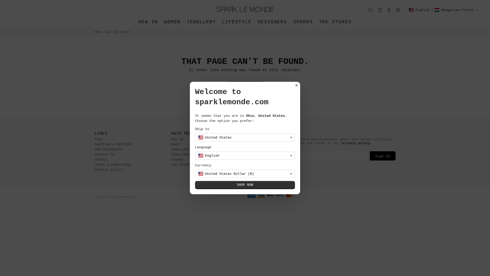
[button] (245, 137)
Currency (203, 165)
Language (203, 147)
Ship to (202, 129)
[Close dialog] (296, 85)
